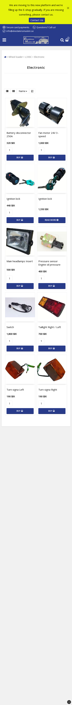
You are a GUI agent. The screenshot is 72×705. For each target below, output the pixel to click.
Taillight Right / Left (49, 327)
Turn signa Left (15, 389)
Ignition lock (13, 198)
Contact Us (36, 20)
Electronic (39, 56)
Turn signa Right (47, 389)
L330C (28, 56)
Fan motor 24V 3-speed (48, 134)
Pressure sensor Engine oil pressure (49, 262)
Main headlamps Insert (20, 261)
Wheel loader (16, 56)
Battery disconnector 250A (19, 134)
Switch (10, 327)
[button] (67, 40)
